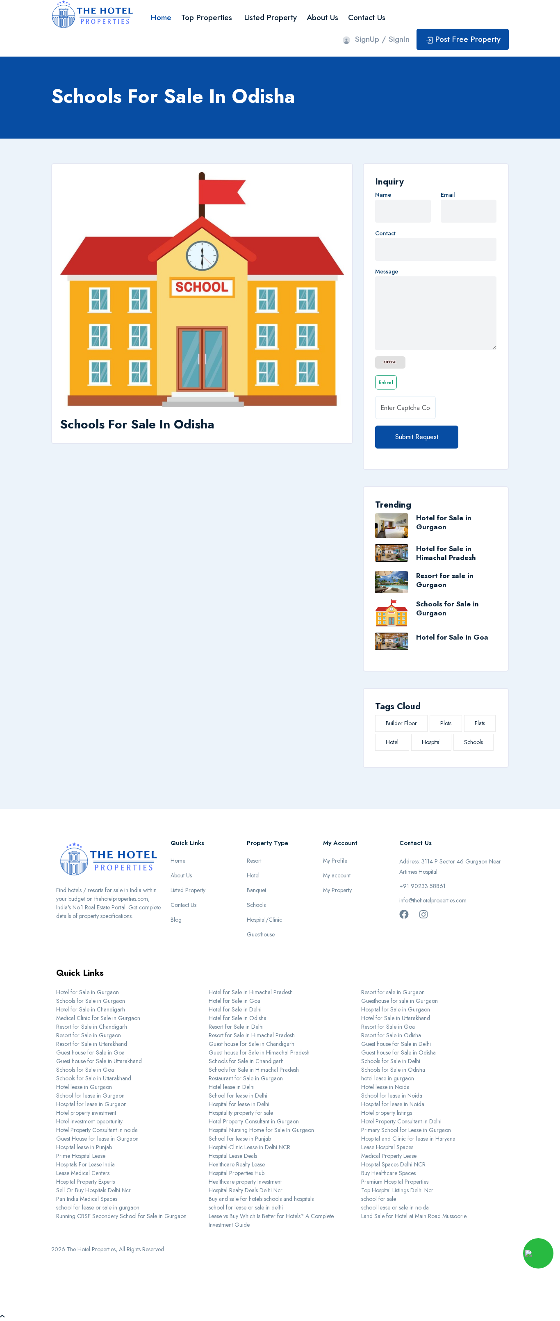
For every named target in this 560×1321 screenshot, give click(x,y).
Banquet (256, 890)
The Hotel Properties (91, 1249)
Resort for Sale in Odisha (391, 1035)
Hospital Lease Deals (233, 1156)
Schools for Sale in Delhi (390, 1061)
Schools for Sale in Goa (85, 1070)
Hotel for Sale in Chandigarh (90, 1009)
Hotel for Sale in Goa (452, 637)
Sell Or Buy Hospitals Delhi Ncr (93, 1190)
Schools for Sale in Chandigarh (246, 1061)
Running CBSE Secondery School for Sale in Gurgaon (121, 1216)
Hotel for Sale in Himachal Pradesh (446, 553)
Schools (473, 742)
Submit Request (416, 437)
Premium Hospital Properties (394, 1182)
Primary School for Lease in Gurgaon (406, 1130)
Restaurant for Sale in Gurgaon (246, 1078)
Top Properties (206, 17)
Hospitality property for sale (241, 1113)
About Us (322, 17)
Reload (386, 382)
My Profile (335, 860)
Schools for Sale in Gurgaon (447, 608)
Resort (254, 860)
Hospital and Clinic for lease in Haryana (408, 1138)
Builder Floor (401, 723)
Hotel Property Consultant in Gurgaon (254, 1121)
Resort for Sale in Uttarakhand (91, 1044)
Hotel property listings (386, 1113)
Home (161, 17)
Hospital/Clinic (264, 920)
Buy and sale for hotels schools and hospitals (261, 1199)
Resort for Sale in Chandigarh (91, 1027)
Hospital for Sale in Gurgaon (395, 1009)
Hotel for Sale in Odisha (237, 1018)
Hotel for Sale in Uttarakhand (395, 1018)
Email (448, 195)
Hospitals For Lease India (85, 1164)
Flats (480, 723)
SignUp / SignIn (382, 39)
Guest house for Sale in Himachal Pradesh (259, 1052)
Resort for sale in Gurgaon (444, 580)
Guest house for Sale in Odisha (398, 1052)
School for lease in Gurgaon (90, 1095)
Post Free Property (468, 39)
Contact (385, 233)
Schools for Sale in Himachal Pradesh (254, 1070)
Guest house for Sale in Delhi (396, 1044)
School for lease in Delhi (238, 1095)
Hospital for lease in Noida (392, 1104)
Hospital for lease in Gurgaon (91, 1104)
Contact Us (366, 17)
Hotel (392, 742)
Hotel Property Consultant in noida (97, 1130)
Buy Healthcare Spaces (388, 1173)
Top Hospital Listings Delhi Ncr (397, 1190)
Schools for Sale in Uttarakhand (93, 1078)
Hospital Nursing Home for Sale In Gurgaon (261, 1130)
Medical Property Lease (389, 1156)
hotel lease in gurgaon (387, 1078)
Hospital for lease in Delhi (239, 1104)
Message (386, 271)
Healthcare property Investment (245, 1182)
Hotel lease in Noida (385, 1087)
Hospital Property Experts (85, 1182)
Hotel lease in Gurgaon (84, 1087)
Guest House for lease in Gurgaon (97, 1138)
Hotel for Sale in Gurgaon (443, 522)
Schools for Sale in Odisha (393, 1070)
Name (383, 195)
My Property (337, 890)
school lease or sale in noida (395, 1207)
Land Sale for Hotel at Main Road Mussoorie (414, 1216)
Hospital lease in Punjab (84, 1147)
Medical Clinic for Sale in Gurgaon (98, 1018)
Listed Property (270, 17)
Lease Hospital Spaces (387, 1147)
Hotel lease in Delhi (232, 1087)
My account (337, 875)
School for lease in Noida (391, 1095)
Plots (445, 723)
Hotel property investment (86, 1113)
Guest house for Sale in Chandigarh (251, 1044)
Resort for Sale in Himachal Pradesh (252, 1035)
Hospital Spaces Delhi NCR (393, 1164)
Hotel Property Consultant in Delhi (401, 1121)
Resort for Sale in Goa (388, 1027)
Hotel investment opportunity (89, 1121)
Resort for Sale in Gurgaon (88, 1035)
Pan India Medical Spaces (86, 1199)
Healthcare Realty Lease (237, 1164)
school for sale (378, 1199)
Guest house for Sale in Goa (90, 1052)
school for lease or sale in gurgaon (97, 1207)
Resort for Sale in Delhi (236, 1027)
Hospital (431, 742)
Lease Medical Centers (82, 1173)
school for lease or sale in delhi (246, 1207)
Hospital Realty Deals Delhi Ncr (245, 1190)
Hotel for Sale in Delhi (235, 1009)
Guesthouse (261, 934)
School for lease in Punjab (240, 1138)
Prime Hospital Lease (80, 1156)
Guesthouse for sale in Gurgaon (399, 1001)
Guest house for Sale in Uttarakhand (99, 1061)
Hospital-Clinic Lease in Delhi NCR (249, 1147)
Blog (176, 920)
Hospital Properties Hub (236, 1173)
